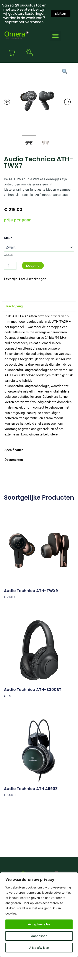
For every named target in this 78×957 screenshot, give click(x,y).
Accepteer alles (39, 924)
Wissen (8, 254)
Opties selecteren (17, 702)
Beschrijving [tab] (14, 306)
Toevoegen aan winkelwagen (26, 603)
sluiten (60, 13)
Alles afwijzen (39, 947)
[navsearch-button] (28, 53)
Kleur (8, 238)
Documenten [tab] (14, 460)
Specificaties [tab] (14, 450)
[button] (55, 36)
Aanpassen (39, 936)
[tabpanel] (39, 378)
